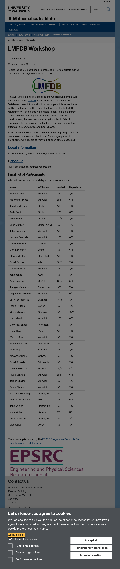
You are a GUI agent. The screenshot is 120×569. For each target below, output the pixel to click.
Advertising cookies (27, 552)
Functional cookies (27, 545)
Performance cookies (28, 559)
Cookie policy (16, 534)
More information (91, 555)
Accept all (91, 540)
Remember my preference (91, 547)
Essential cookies (25, 539)
